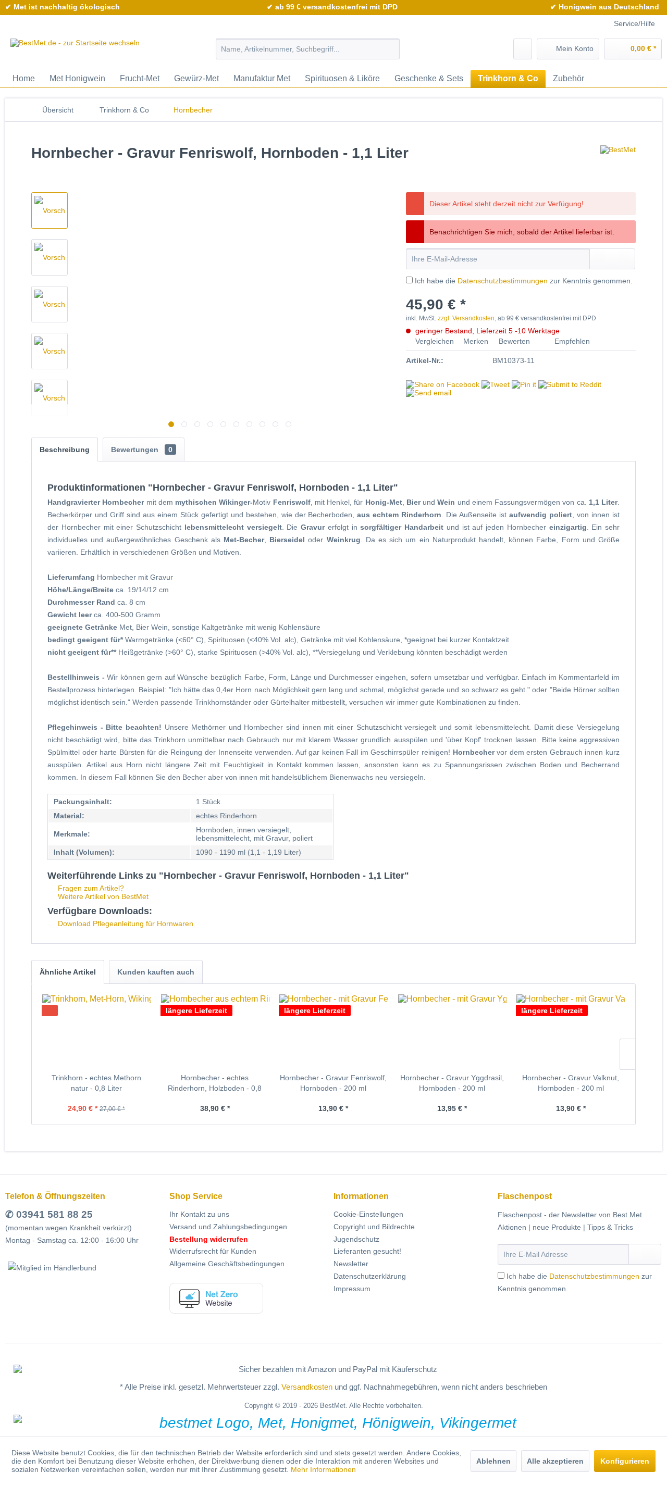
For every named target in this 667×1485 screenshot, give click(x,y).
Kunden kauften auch (155, 972)
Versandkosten (306, 1386)
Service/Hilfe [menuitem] (634, 23)
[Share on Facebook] (442, 384)
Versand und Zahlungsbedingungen (228, 1226)
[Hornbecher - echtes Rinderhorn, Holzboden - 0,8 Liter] (215, 1030)
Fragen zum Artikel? (90, 888)
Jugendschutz (356, 1239)
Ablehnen (493, 1461)
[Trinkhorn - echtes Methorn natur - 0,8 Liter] (96, 1030)
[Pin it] (524, 384)
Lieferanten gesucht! (367, 1251)
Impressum (352, 1288)
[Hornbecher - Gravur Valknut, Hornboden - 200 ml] (570, 1030)
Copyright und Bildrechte (374, 1226)
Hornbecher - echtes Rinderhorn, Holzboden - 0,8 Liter (215, 1083)
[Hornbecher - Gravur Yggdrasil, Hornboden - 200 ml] (452, 1030)
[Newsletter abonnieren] (644, 1254)
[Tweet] (495, 384)
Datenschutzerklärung (370, 1276)
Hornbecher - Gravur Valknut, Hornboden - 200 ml (570, 1083)
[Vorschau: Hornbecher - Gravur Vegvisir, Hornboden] (49, 398)
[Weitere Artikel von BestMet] (618, 163)
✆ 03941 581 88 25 (49, 1214)
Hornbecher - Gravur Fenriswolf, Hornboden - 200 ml (333, 1083)
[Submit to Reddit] (569, 384)
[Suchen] (390, 49)
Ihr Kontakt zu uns (199, 1214)
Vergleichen (433, 341)
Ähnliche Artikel (68, 972)
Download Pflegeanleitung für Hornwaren (124, 923)
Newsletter (351, 1263)
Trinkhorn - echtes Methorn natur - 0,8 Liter (96, 1083)
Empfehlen (571, 341)
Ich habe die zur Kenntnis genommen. (524, 281)
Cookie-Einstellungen (368, 1214)
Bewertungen (141, 449)
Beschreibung (65, 449)
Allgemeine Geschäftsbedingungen (227, 1263)
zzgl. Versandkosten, (467, 318)
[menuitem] (308, 49)
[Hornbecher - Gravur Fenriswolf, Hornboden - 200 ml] (333, 1030)
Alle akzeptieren (555, 1461)
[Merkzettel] (522, 49)
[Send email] (428, 393)
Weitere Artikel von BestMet (102, 896)
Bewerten (514, 341)
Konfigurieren (624, 1461)
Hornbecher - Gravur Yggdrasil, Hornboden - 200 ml (452, 1083)
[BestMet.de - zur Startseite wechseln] (75, 52)
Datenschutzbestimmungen (503, 281)
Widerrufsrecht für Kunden (212, 1251)
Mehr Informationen (323, 1469)
